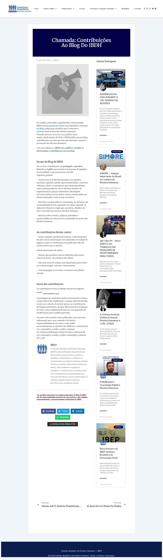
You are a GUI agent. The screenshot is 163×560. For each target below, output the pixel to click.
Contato (137, 8)
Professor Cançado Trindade (102, 8)
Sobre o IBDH (48, 8)
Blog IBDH (125, 8)
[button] (48, 411)
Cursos (82, 8)
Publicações (67, 8)
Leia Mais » (103, 135)
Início (36, 8)
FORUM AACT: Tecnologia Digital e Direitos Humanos (110, 385)
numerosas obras (56, 126)
